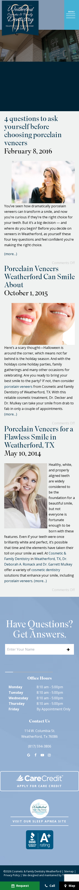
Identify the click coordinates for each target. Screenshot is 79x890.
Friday (14, 709)
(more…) (10, 254)
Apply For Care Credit (39, 786)
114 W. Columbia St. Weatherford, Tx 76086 (39, 733)
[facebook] (35, 755)
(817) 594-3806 (39, 746)
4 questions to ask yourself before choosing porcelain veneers (33, 131)
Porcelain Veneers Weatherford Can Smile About (39, 277)
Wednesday (18, 698)
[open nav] (71, 15)
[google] (28, 755)
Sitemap (69, 871)
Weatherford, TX (47, 558)
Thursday (16, 703)
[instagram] (49, 755)
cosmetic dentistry (45, 569)
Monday (15, 687)
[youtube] (42, 755)
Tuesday (16, 692)
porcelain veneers (18, 386)
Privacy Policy (12, 875)
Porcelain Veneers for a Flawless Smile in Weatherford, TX (38, 438)
